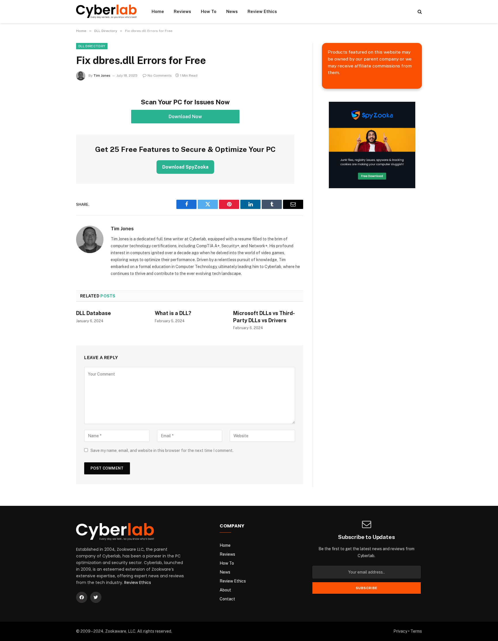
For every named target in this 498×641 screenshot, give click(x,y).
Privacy (400, 631)
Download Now (185, 116)
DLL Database (93, 313)
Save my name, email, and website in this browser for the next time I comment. (161, 450)
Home (158, 11)
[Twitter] (95, 597)
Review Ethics (262, 11)
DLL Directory (91, 46)
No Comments (160, 75)
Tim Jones (101, 75)
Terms (416, 631)
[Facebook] (81, 597)
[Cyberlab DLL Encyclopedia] (106, 11)
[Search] (419, 11)
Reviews (182, 11)
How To (208, 11)
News (232, 11)
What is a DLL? (173, 313)
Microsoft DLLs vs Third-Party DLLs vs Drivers (264, 316)
